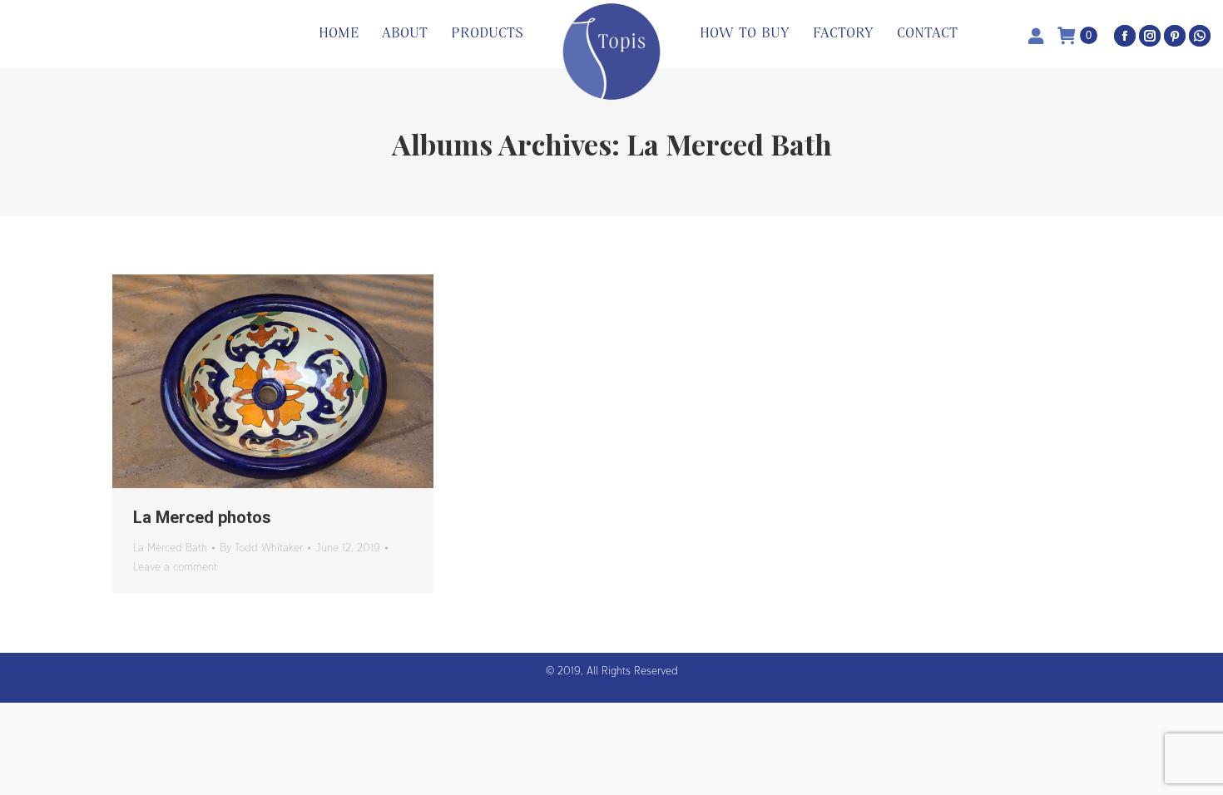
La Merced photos (202, 517)
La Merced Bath (170, 547)
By (261, 547)
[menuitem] (338, 33)
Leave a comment (175, 566)
